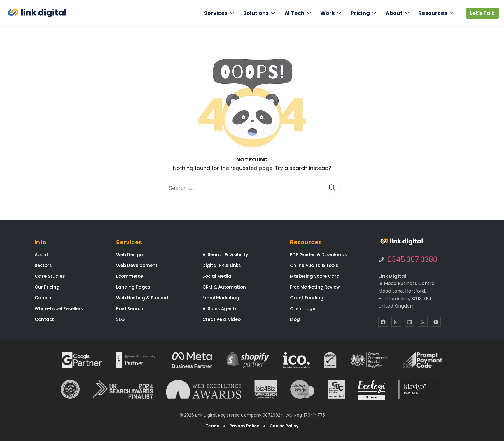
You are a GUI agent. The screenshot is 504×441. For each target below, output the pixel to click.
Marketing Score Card (315, 276)
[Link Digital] (37, 13)
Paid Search (129, 308)
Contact (44, 319)
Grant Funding (306, 298)
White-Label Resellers (59, 308)
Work (327, 13)
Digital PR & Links (221, 265)
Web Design (129, 255)
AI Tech (294, 13)
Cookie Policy (284, 426)
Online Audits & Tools (314, 265)
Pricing (360, 13)
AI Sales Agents (219, 308)
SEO (120, 319)
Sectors (43, 265)
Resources (432, 13)
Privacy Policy (244, 426)
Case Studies (50, 276)
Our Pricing (47, 287)
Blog (295, 319)
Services (216, 13)
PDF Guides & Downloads (318, 255)
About (394, 13)
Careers (44, 298)
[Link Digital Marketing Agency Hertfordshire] (401, 242)
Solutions (256, 13)
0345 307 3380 (413, 259)
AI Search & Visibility (225, 255)
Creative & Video (221, 319)
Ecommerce (129, 276)
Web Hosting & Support (142, 298)
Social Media (216, 276)
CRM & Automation (224, 287)
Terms (212, 426)
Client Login (303, 308)
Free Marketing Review (315, 287)
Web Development (137, 265)
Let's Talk (482, 13)
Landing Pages (133, 287)
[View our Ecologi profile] (371, 390)
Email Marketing (220, 298)
